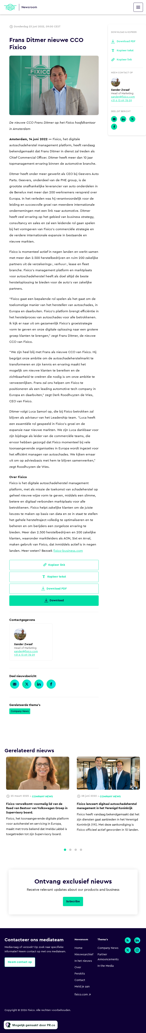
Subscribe (73, 901)
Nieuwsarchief (84, 954)
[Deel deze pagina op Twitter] (26, 684)
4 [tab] (81, 850)
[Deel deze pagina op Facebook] (51, 684)
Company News (20, 711)
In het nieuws (83, 960)
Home (79, 948)
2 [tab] (70, 850)
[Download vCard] (46, 630)
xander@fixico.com (26, 651)
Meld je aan (82, 986)
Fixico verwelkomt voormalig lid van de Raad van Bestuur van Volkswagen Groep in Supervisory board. (36, 808)
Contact (80, 980)
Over (78, 967)
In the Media (106, 965)
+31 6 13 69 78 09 (24, 655)
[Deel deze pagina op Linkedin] (39, 684)
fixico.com (81, 994)
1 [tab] (65, 850)
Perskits (80, 973)
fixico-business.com (68, 550)
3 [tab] (76, 850)
